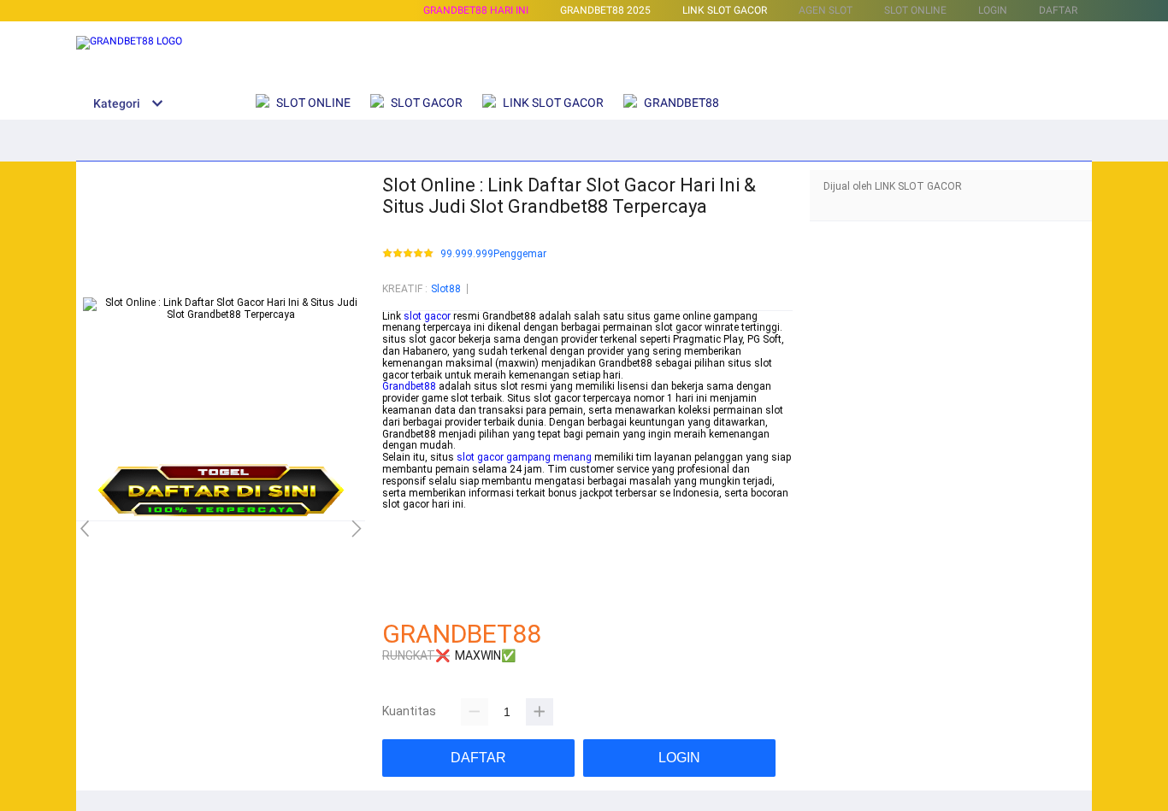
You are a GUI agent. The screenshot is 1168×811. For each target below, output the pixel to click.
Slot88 (446, 289)
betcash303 (409, 528)
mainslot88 (409, 516)
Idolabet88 (406, 599)
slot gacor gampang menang (524, 457)
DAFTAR (1058, 10)
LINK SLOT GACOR (724, 10)
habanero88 (410, 540)
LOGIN (992, 10)
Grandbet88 (409, 386)
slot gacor (427, 316)
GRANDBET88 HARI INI (475, 10)
